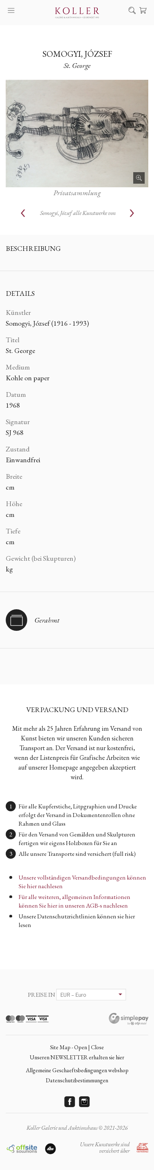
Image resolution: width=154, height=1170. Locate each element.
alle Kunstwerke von (78, 213)
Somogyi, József (77, 53)
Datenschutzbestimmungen (77, 1080)
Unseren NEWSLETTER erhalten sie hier (77, 1057)
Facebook (69, 1101)
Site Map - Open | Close (77, 1047)
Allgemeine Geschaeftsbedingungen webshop (77, 1070)
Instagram (84, 1101)
